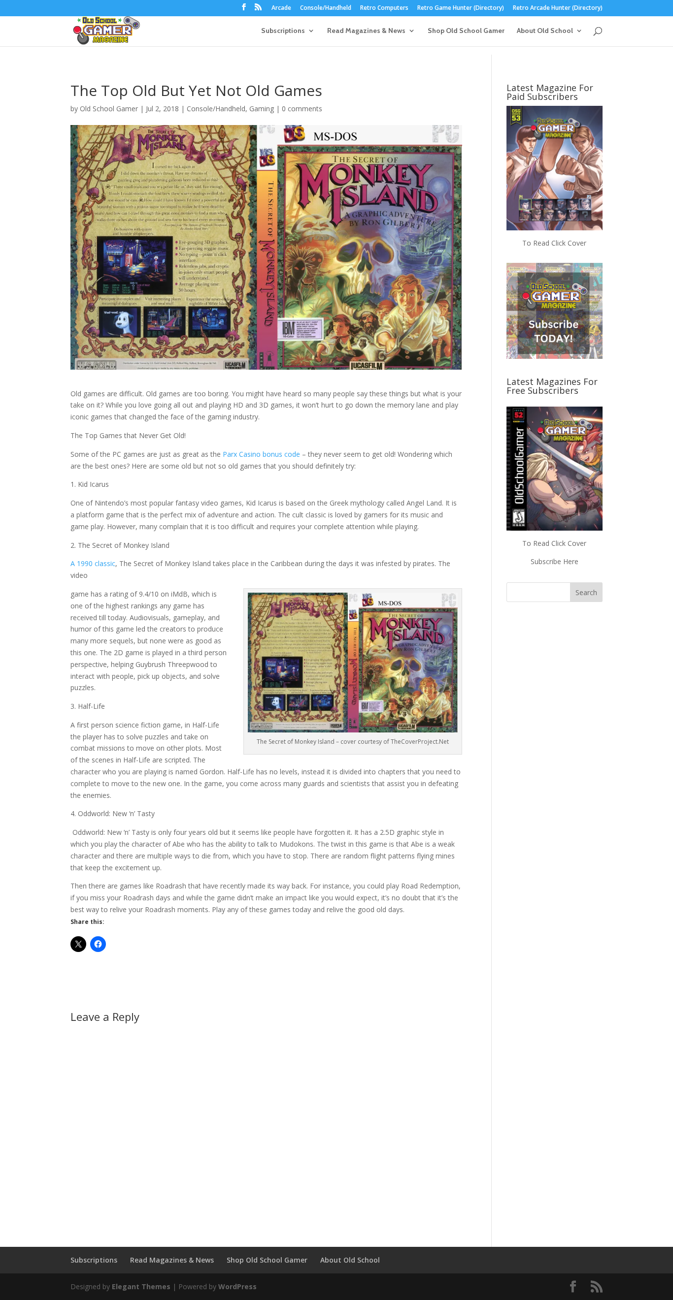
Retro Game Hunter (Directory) (460, 8)
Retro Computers (384, 8)
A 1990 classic (92, 563)
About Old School (545, 31)
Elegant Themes (141, 1286)
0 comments (302, 108)
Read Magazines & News (366, 31)
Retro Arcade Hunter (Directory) (558, 8)
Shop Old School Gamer (466, 31)
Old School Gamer (109, 108)
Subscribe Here (554, 561)
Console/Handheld (325, 8)
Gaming (261, 108)
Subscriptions (283, 31)
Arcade (281, 8)
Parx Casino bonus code (261, 454)
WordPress (237, 1286)
